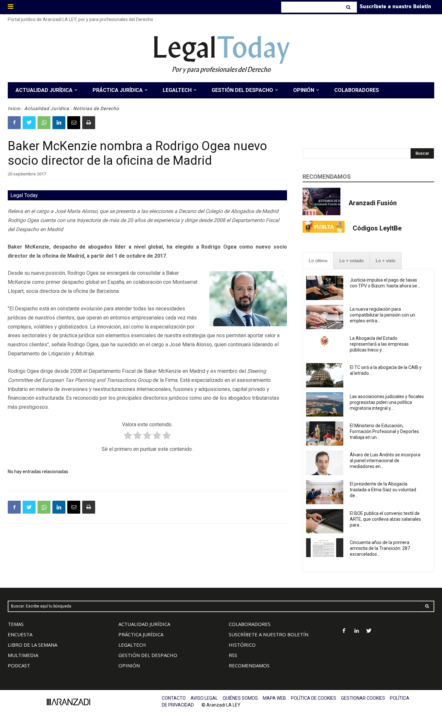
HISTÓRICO (242, 644)
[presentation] (318, 260)
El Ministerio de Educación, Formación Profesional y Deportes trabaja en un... (384, 431)
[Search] (349, 7)
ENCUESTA (20, 634)
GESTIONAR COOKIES (363, 698)
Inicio (14, 108)
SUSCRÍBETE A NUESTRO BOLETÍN (268, 634)
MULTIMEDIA (23, 655)
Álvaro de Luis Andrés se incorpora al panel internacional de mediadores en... (385, 460)
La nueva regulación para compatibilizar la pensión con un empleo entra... (382, 314)
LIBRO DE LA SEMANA (32, 644)
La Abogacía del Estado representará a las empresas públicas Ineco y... (379, 344)
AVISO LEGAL (204, 698)
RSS (233, 655)
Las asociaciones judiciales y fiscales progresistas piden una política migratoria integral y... (387, 402)
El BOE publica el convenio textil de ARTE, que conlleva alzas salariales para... (385, 519)
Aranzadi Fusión (372, 203)
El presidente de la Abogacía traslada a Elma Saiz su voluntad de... (383, 489)
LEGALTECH (132, 644)
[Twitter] (29, 122)
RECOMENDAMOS (249, 665)
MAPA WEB (274, 698)
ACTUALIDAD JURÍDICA (144, 624)
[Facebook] (14, 122)
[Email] (73, 122)
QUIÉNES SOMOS (240, 698)
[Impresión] (88, 122)
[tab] (318, 260)
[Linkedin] (58, 122)
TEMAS (16, 624)
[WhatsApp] (44, 122)
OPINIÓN (129, 665)
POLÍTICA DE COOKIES (313, 698)
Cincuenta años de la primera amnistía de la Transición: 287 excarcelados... (380, 548)
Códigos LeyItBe (377, 228)
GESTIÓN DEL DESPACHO (147, 655)
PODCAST (19, 665)
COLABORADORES (250, 624)
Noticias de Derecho (96, 108)
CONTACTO (174, 698)
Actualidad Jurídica (46, 108)
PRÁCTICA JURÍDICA (140, 634)
